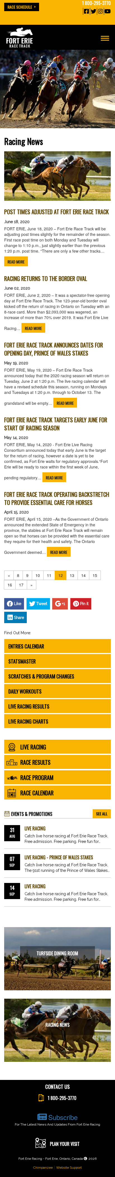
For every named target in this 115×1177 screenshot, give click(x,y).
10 (37, 575)
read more (16, 262)
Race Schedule (20, 7)
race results (35, 762)
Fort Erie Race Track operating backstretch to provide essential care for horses (56, 498)
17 (21, 585)
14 (83, 575)
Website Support (69, 1167)
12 (60, 575)
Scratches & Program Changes (41, 676)
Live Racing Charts (28, 721)
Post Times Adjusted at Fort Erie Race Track (56, 212)
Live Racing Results (28, 706)
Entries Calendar (26, 646)
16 (10, 585)
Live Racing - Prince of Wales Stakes (59, 857)
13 (72, 575)
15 (95, 575)
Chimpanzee (43, 1167)
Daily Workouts (25, 691)
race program (37, 778)
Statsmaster (22, 661)
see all (101, 813)
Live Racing (35, 828)
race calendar (37, 793)
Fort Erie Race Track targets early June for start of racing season (55, 424)
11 (49, 575)
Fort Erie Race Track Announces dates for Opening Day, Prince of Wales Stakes (53, 349)
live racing (33, 747)
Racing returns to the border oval (45, 279)
